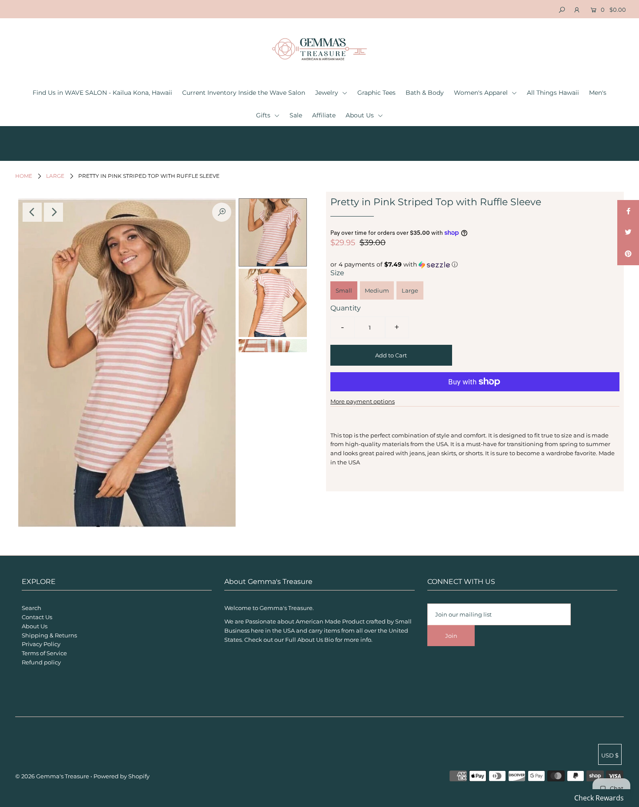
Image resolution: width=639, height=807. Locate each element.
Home (23, 176)
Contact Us (37, 617)
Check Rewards (599, 798)
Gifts (264, 115)
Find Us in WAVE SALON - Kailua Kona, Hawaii (102, 93)
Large (55, 176)
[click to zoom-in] (221, 212)
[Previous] (32, 212)
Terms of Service (44, 653)
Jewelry (327, 93)
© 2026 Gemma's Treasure (52, 776)
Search (31, 607)
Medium (377, 290)
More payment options (362, 401)
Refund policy (41, 662)
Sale (296, 115)
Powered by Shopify (121, 776)
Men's (597, 93)
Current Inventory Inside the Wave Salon (243, 93)
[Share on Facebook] (628, 211)
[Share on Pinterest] (628, 254)
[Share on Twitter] (628, 232)
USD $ (610, 755)
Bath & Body (425, 93)
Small (344, 290)
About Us (361, 115)
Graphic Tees (376, 93)
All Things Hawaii (553, 93)
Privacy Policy (41, 643)
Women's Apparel (481, 93)
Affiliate (324, 115)
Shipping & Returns (49, 635)
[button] (474, 264)
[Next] (53, 212)
